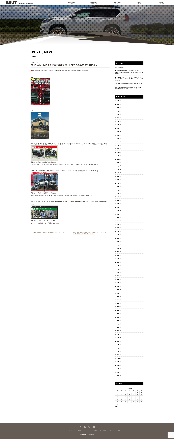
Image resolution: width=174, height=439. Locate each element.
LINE (84, 427)
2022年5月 (118, 272)
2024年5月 (118, 190)
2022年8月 (118, 262)
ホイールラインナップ (71, 430)
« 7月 (116, 406)
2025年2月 (118, 159)
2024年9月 (118, 176)
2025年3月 (118, 155)
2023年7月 (118, 224)
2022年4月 (118, 276)
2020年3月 (118, 361)
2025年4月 (118, 152)
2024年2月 (118, 200)
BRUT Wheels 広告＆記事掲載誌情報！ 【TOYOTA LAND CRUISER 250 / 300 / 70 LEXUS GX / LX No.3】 (128, 87)
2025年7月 (118, 142)
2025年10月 (118, 131)
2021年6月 (118, 310)
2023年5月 (118, 231)
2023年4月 (118, 234)
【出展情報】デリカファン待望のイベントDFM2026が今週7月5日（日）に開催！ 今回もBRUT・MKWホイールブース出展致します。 (129, 78)
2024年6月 (118, 186)
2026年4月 (118, 114)
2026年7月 (118, 104)
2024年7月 (118, 183)
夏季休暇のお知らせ (120, 67)
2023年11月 (118, 210)
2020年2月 (118, 365)
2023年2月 (118, 241)
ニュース (62, 430)
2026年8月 (118, 100)
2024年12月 (118, 166)
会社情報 (118, 430)
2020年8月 (118, 344)
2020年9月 (118, 341)
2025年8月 (118, 138)
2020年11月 (118, 334)
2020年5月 (118, 355)
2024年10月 (118, 173)
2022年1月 (118, 286)
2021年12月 (118, 289)
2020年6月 (118, 351)
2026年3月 (118, 118)
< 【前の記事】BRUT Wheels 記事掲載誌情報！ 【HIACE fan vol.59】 (48, 232)
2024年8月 (118, 179)
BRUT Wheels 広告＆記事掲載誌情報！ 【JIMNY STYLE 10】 (129, 83)
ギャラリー (87, 430)
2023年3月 (118, 238)
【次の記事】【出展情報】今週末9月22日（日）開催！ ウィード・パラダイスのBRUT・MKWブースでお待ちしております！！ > (89, 233)
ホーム (56, 430)
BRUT (31, 2)
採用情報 (112, 430)
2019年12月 (118, 372)
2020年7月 (118, 348)
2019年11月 (118, 375)
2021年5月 (118, 313)
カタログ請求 (94, 430)
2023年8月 (118, 221)
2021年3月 (118, 320)
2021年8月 (118, 303)
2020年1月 (118, 368)
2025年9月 (118, 135)
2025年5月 (118, 148)
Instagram (89, 427)
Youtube (94, 427)
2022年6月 (118, 269)
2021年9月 (118, 300)
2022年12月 (118, 248)
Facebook (80, 427)
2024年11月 (118, 169)
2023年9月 (118, 217)
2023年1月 (118, 245)
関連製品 (80, 430)
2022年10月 (118, 255)
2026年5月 (118, 111)
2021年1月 (118, 327)
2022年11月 (118, 252)
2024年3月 (118, 197)
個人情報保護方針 (103, 430)
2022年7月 (118, 265)
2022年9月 (118, 258)
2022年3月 (118, 279)
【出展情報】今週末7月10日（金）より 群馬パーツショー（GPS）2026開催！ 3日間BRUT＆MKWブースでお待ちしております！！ (129, 72)
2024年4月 (118, 193)
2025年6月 (118, 145)
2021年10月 (118, 296)
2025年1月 (118, 162)
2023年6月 (118, 227)
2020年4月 (118, 358)
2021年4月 (118, 317)
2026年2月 (118, 121)
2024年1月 (118, 203)
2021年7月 (118, 306)
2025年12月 (118, 124)
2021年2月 (118, 324)
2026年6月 (118, 107)
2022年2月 (118, 282)
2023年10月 (118, 214)
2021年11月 (118, 293)
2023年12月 (118, 207)
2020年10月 (118, 337)
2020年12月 (118, 331)
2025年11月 (118, 128)
